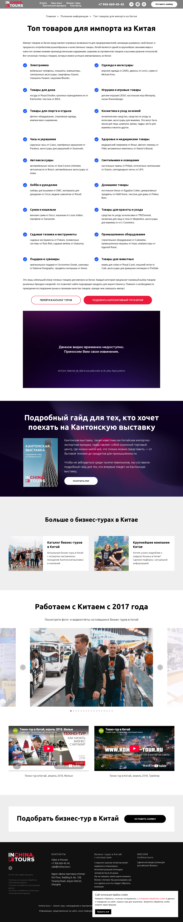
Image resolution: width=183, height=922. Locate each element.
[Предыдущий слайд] (23, 667)
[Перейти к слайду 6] (83, 711)
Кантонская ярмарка (54, 5)
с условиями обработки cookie (151, 898)
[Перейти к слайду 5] (81, 711)
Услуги (43, 3)
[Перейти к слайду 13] (101, 711)
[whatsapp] (138, 4)
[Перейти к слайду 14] (104, 711)
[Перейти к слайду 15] (107, 711)
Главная (51, 16)
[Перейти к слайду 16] (109, 711)
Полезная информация (74, 16)
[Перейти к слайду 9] (91, 711)
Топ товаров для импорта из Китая (115, 16)
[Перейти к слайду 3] (76, 711)
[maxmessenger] (144, 4)
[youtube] (10, 868)
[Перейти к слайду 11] (96, 711)
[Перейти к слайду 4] (78, 711)
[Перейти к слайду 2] (73, 711)
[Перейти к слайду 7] (86, 711)
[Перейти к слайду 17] (112, 711)
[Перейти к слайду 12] (99, 711)
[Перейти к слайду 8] (88, 711)
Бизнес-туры (73, 3)
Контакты (75, 5)
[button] (164, 4)
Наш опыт (56, 3)
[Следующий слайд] (160, 667)
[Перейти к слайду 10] (94, 711)
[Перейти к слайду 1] (70, 711)
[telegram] (131, 4)
